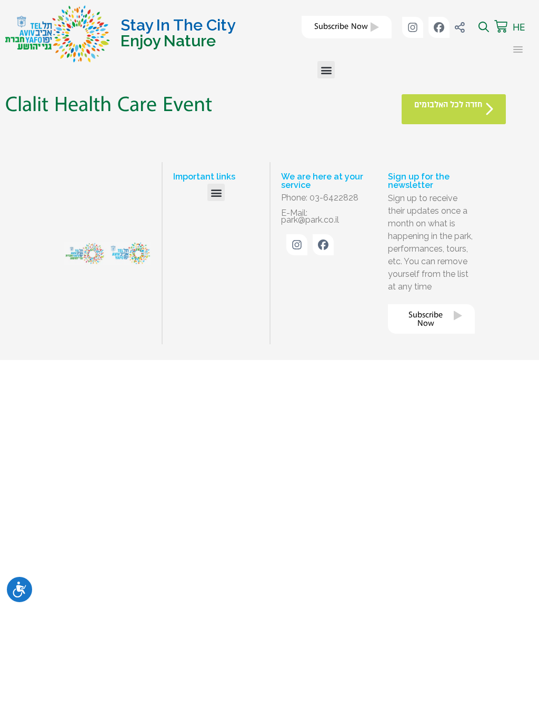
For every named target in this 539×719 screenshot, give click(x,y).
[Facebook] (439, 27)
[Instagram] (412, 27)
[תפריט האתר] (514, 50)
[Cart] (500, 27)
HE (519, 27)
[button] (326, 69)
